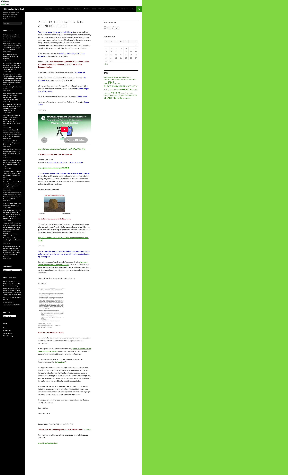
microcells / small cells (127, 93)
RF (119, 95)
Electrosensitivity (109, 90)
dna (135, 79)
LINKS (94, 9)
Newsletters (49, 9)
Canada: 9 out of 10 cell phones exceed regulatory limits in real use (11, 143)
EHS (111, 83)
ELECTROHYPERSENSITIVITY (120, 86)
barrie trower (108, 77)
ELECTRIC (117, 83)
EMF (115, 90)
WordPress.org (8, 336)
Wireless (127, 98)
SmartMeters (111, 9)
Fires (68, 9)
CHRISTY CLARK (108, 79)
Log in (5, 328)
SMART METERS (113, 97)
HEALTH (76, 9)
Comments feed (8, 333)
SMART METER (132, 95)
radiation (112, 95)
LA (132, 90)
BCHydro (119, 77)
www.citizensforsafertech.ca (47, 443)
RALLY (116, 95)
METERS (115, 92)
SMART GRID (124, 95)
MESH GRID (107, 93)
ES (117, 90)
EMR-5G (123, 9)
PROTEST (106, 95)
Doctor (106, 83)
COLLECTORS (124, 79)
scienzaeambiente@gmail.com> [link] (63, 278)
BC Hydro (114, 77)
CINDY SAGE (116, 79)
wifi (123, 98)
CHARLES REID (127, 77)
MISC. (131, 9)
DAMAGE (131, 79)
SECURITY (102, 9)
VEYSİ (5, 282)
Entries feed (7, 330)
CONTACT (61, 9)
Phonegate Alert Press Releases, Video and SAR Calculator (10, 56)
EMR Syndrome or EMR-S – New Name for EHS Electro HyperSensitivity (11, 37)
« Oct (106, 64)
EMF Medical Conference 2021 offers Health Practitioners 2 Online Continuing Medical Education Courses (12, 238)
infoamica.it (60, 362)
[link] (60, 362)
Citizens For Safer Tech (13, 9)
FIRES (120, 90)
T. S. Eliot (87, 430)
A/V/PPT (85, 9)
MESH (135, 90)
